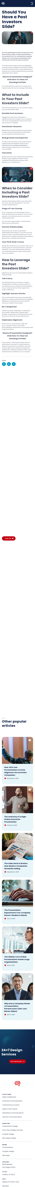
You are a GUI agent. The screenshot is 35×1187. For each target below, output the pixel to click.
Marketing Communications (13, 1113)
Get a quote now (16, 1061)
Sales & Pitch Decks (9, 1109)
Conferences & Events (10, 1105)
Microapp (6, 1155)
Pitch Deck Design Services (12, 1130)
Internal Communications (12, 1117)
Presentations (7, 1147)
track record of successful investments (14, 145)
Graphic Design (8, 1134)
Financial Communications (12, 1101)
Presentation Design (10, 1126)
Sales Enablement (9, 1097)
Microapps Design (9, 1138)
